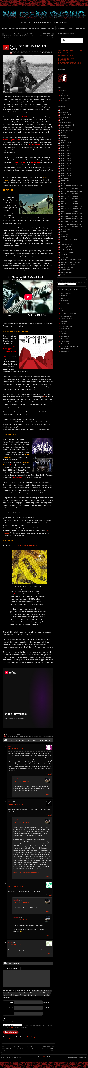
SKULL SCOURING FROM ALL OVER (29, 48)
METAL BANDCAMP (67, 326)
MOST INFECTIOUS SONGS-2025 (71, 227)
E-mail (11, 1008)
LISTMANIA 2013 (65, 145)
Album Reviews (65, 112)
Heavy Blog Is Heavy (67, 316)
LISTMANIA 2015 (65, 150)
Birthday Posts (64, 117)
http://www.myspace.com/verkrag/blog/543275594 (28, 873)
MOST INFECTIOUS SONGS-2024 (71, 224)
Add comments (48, 52)
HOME (4, 28)
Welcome (63, 275)
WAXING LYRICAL (66, 272)
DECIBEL (64, 308)
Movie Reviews (65, 229)
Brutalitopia (64, 301)
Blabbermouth (65, 298)
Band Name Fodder (66, 115)
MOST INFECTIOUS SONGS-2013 (71, 196)
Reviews (63, 242)
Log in (63, 93)
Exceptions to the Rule (67, 125)
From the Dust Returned (68, 313)
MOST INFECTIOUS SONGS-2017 (71, 206)
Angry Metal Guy (66, 293)
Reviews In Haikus (66, 244)
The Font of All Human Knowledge (25, 545)
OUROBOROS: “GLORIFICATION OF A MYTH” (47, 36)
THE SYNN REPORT (67, 267)
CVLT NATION (65, 303)
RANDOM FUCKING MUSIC (20, 52)
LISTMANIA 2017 (65, 155)
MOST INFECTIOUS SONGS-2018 (71, 209)
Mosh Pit (63, 183)
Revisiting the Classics (67, 247)
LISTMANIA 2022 (65, 168)
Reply (49, 774)
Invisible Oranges (66, 318)
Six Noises (64, 334)
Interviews (63, 135)
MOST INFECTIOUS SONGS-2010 (71, 188)
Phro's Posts (64, 234)
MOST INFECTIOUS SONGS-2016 (71, 204)
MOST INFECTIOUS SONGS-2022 (71, 219)
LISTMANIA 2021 (65, 166)
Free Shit (63, 133)
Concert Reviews (65, 122)
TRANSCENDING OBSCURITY (70, 346)
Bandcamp (64, 296)
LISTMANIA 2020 (65, 163)
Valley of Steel (65, 351)
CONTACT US (80, 28)
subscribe (12, 1027)
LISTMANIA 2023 (65, 171)
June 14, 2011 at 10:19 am (16, 748)
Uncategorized (65, 270)
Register (63, 90)
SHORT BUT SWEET (67, 252)
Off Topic (63, 232)
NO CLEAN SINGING (15, 1057)
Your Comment (12, 968)
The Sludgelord (65, 341)
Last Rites (64, 323)
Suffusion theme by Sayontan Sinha (77, 1057)
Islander (14, 734)
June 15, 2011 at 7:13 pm (15, 886)
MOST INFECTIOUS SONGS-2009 (71, 186)
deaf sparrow (65, 306)
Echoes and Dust (66, 311)
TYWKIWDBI (65, 349)
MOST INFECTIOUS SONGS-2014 (71, 198)
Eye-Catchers (64, 127)
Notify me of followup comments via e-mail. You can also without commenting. (27, 1026)
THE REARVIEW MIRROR (68, 265)
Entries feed (64, 95)
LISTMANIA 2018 (65, 158)
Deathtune (16, 736)
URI (12, 1013)
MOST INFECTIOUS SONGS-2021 (71, 216)
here (24, 326)
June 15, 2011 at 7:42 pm (21, 920)
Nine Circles (64, 331)
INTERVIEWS (34, 28)
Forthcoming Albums (66, 130)
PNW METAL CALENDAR (18, 28)
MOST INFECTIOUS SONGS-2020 (71, 214)
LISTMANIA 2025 (65, 176)
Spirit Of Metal (65, 336)
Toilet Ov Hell (65, 344)
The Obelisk (64, 339)
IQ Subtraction (64, 138)
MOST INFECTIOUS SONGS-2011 (71, 191)
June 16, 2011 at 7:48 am (15, 945)
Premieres (63, 237)
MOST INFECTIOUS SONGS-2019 (71, 211)
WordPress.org (65, 100)
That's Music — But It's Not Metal (70, 262)
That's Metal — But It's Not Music (70, 259)
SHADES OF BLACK (66, 249)
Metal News (64, 178)
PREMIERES (60, 28)
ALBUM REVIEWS (47, 28)
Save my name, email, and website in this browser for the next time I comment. (27, 1021)
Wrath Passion (49, 736)
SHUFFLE (63, 254)
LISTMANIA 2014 (65, 148)
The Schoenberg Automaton (37, 736)
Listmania (63, 140)
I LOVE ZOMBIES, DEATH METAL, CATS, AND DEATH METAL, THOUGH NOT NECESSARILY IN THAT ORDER (17, 36)
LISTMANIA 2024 (65, 173)
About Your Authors (66, 110)
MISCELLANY (64, 181)
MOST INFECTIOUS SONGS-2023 (71, 221)
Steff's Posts (64, 257)
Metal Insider (65, 329)
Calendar (63, 120)
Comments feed (66, 98)
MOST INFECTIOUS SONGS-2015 (71, 201)
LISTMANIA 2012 (65, 143)
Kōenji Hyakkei (24, 736)
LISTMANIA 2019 (65, 160)
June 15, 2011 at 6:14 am (21, 822)
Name (11, 1002)
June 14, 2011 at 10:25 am (21, 781)
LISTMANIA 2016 (65, 153)
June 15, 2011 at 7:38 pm (21, 902)
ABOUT (70, 28)
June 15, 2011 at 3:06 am (15, 804)
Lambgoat (64, 321)
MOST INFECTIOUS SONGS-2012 (71, 193)
